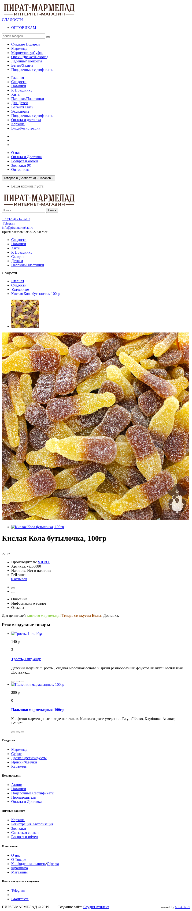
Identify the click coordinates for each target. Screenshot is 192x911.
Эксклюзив (20, 111)
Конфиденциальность (28, 864)
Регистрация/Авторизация (32, 824)
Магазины (19, 872)
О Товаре (18, 859)
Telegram (8, 223)
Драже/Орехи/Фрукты (29, 758)
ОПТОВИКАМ (23, 28)
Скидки (17, 257)
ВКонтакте (20, 899)
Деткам (17, 261)
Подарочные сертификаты (32, 116)
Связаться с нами (25, 833)
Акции (16, 785)
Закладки (18, 828)
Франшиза (19, 868)
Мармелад (19, 749)
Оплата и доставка (26, 120)
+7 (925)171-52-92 (16, 219)
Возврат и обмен (24, 837)
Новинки (18, 86)
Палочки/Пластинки (27, 99)
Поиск (52, 210)
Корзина (18, 124)
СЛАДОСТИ (12, 20)
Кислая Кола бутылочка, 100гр (35, 294)
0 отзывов (19, 579)
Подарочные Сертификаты (32, 793)
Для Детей (19, 103)
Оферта (53, 864)
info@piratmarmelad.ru (17, 227)
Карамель (18, 766)
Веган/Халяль (22, 107)
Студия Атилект (96, 907)
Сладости (18, 82)
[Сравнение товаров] (13, 592)
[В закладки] (13, 588)
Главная (17, 78)
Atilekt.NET (182, 907)
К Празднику (21, 90)
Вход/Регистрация (25, 128)
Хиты (15, 94)
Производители (23, 797)
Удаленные (20, 289)
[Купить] (13, 681)
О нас (15, 855)
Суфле (16, 754)
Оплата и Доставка (26, 802)
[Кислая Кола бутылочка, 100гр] (25, 326)
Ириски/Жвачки (24, 762)
